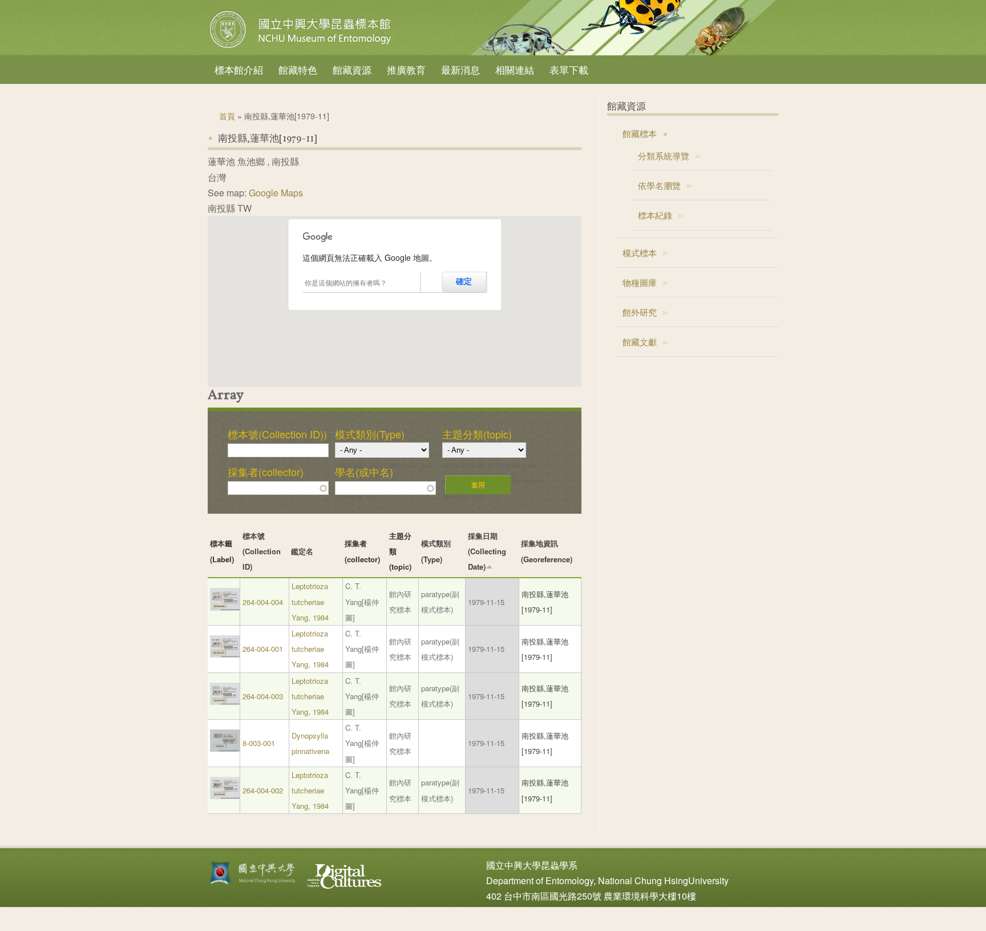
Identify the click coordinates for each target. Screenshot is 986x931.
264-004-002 (263, 790)
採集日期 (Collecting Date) (487, 551)
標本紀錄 (655, 215)
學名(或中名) (364, 471)
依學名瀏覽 (659, 185)
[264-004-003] (225, 701)
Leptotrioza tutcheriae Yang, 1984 (310, 601)
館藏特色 (297, 69)
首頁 (227, 116)
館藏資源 (352, 69)
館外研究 (640, 312)
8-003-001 (259, 742)
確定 (464, 281)
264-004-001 (263, 648)
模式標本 (640, 253)
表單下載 (568, 69)
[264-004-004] (225, 607)
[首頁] (302, 48)
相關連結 (514, 69)
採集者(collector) (266, 471)
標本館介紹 (239, 69)
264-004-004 (263, 602)
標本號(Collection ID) (262, 551)
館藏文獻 (640, 342)
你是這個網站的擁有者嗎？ (346, 282)
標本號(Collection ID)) (277, 433)
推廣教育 (406, 69)
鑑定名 (302, 551)
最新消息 (460, 69)
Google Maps (276, 192)
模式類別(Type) (370, 433)
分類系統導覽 (663, 156)
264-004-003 (263, 696)
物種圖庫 (640, 282)
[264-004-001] (225, 654)
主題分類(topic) (477, 433)
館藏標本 (640, 133)
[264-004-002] (225, 796)
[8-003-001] (225, 748)
